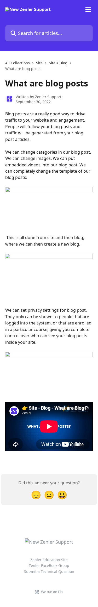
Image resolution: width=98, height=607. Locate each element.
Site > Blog (58, 62)
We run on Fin (52, 591)
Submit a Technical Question (49, 571)
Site (39, 62)
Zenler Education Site (49, 559)
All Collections (17, 62)
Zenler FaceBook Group (49, 565)
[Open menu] (88, 9)
